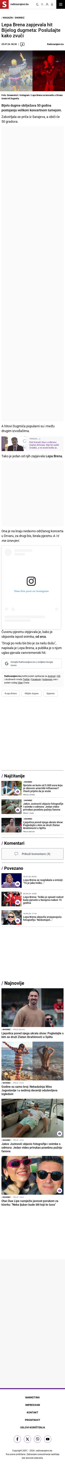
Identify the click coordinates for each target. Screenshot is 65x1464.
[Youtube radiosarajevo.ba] (47, 1439)
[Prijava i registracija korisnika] (47, 4)
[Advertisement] (32, 273)
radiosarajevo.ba (44, 1450)
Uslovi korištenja (32, 1427)
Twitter (26, 679)
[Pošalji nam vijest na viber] (37, 1439)
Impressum (32, 1405)
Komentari (14, 843)
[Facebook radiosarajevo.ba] (17, 1439)
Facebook (36, 679)
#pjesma (50, 693)
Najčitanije (14, 776)
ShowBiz (19, 17)
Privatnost (32, 1420)
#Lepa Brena (11, 693)
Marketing (32, 1397)
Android (51, 675)
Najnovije (14, 983)
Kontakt (32, 1412)
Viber (20, 682)
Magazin (8, 17)
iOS (58, 675)
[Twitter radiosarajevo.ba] (27, 1439)
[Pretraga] (42, 4)
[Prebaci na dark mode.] (37, 4)
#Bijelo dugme (31, 693)
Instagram (47, 679)
